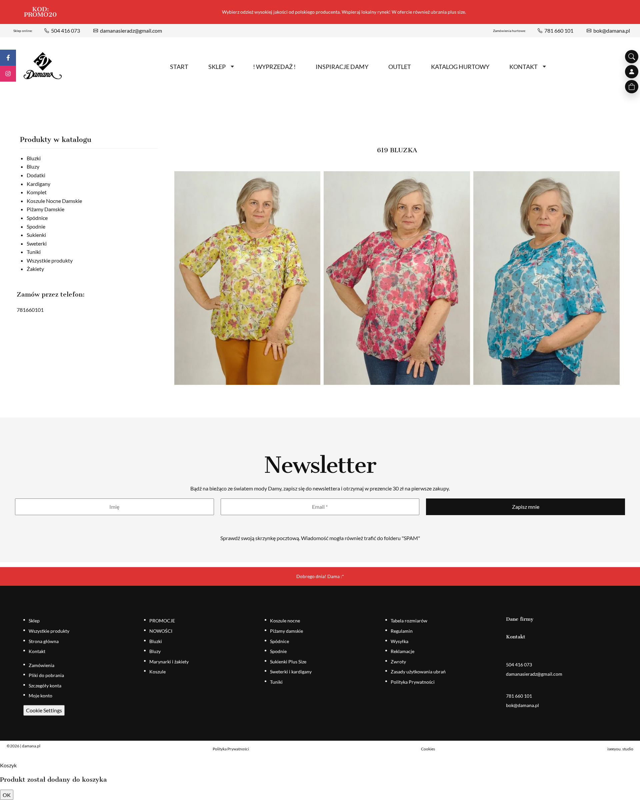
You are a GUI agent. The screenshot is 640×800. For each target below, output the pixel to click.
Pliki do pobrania (46, 675)
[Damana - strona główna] (43, 65)
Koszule (157, 671)
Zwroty (398, 661)
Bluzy (33, 166)
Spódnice (37, 218)
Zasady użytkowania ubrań (418, 671)
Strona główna (44, 641)
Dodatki (36, 175)
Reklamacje (402, 651)
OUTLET (399, 66)
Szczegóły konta (45, 685)
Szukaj (631, 56)
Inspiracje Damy (342, 66)
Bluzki (34, 158)
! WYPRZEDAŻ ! (274, 66)
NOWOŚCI (160, 631)
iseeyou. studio (620, 748)
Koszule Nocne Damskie (54, 201)
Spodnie (36, 226)
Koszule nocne (285, 620)
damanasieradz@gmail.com (131, 30)
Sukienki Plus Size (288, 661)
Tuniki (34, 252)
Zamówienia (41, 665)
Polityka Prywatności (413, 682)
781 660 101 (558, 30)
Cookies (428, 748)
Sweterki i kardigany (291, 671)
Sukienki (36, 235)
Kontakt (523, 66)
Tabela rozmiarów (409, 620)
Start (179, 66)
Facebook (8, 58)
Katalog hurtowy (460, 66)
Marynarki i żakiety (169, 661)
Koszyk (631, 86)
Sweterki (37, 243)
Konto (631, 71)
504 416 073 (65, 30)
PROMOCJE (162, 620)
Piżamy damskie (286, 631)
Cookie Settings (44, 710)
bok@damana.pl (611, 30)
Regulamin (402, 631)
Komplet (37, 192)
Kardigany (38, 184)
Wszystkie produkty (50, 260)
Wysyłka (399, 641)
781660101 (30, 310)
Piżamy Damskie (45, 209)
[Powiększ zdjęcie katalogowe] (247, 278)
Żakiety (35, 269)
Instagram (8, 74)
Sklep (217, 66)
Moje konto (40, 695)
